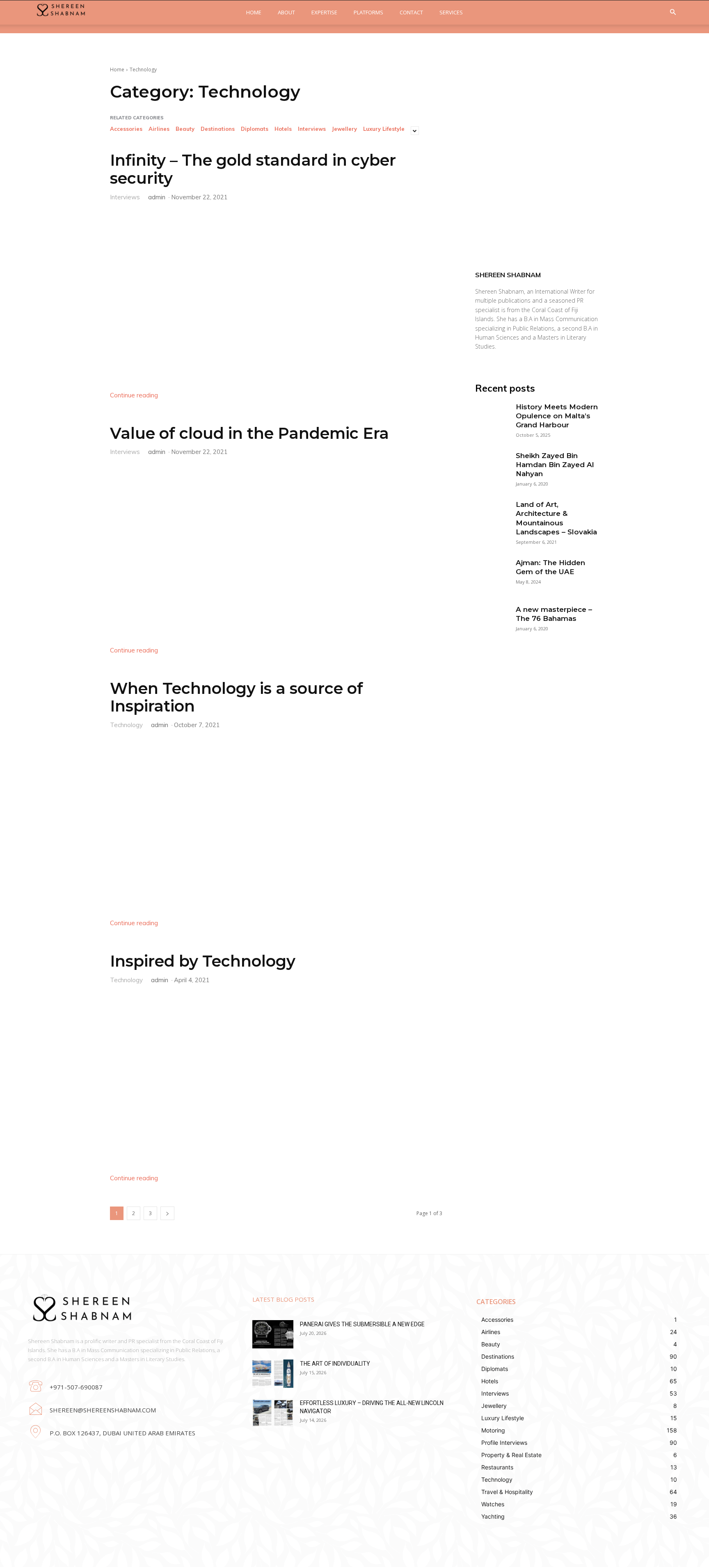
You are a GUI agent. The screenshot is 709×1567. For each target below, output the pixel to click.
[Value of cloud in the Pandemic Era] (276, 549)
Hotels (283, 129)
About (286, 12)
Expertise (324, 12)
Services (451, 12)
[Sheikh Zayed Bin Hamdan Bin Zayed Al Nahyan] (491, 467)
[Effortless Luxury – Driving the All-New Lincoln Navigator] (272, 1413)
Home (253, 12)
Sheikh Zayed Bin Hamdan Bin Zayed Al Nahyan (555, 465)
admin (156, 197)
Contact (411, 12)
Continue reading (134, 395)
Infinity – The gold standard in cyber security (253, 169)
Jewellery (344, 129)
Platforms (368, 12)
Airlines (159, 129)
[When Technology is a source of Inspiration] (276, 822)
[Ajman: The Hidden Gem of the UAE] (491, 574)
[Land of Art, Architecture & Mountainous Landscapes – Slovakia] (491, 516)
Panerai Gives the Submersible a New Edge (362, 1324)
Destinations (218, 129)
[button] (673, 12)
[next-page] (167, 1213)
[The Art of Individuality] (272, 1373)
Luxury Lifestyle (384, 129)
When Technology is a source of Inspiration (236, 697)
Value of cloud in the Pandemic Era (249, 433)
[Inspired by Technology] (276, 1077)
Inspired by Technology (202, 961)
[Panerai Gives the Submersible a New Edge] (272, 1334)
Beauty (185, 129)
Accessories (126, 129)
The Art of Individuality (335, 1363)
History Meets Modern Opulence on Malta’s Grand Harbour (557, 416)
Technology (126, 724)
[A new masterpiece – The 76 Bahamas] (491, 621)
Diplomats (254, 129)
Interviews (312, 129)
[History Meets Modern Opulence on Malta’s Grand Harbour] (491, 418)
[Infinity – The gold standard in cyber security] (276, 295)
